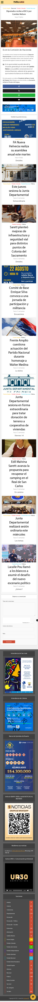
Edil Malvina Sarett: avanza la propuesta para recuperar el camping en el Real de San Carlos (19, 474)
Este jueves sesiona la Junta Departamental (19, 191)
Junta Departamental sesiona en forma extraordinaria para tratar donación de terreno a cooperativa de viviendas (19, 413)
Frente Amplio (6, 8)
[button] (19, 877)
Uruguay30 (26, 998)
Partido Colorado (21, 8)
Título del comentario (8, 601)
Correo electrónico (8, 626)
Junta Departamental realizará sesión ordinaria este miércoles (19, 526)
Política (33, 184)
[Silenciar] (28, 890)
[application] (19, 877)
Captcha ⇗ (26, 622)
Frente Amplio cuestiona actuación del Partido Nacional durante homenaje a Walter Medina (19, 352)
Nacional (13, 8)
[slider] (17, 890)
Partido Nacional (31, 8)
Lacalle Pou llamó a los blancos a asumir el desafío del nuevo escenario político (19, 575)
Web (4, 633)
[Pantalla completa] (31, 890)
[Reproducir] (7, 890)
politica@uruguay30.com (18, 851)
